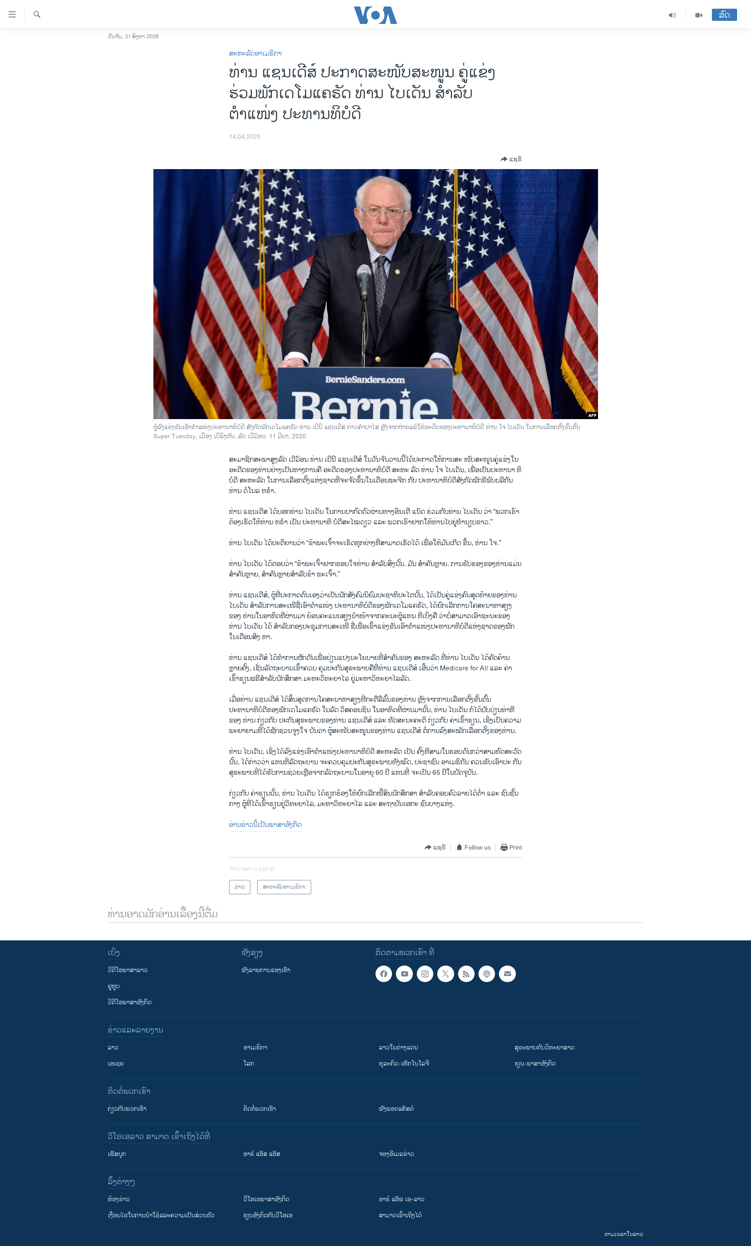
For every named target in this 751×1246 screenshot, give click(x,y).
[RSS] (466, 974)
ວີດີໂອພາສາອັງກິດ (130, 1002)
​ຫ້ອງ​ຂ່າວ (119, 1199)
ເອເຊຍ (116, 1063)
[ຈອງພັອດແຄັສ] (507, 974)
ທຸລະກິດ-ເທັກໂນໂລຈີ (404, 1063)
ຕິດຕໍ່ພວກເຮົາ (259, 1108)
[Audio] (672, 15)
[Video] (699, 15)
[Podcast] (487, 974)
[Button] (511, 159)
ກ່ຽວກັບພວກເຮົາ (127, 1108)
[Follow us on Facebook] (384, 974)
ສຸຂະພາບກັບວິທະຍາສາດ (545, 1047)
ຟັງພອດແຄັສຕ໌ (396, 1108)
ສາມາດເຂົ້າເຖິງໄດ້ (400, 1215)
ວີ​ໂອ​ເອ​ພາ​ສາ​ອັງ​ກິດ (266, 1199)
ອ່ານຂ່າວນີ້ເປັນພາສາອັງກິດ (265, 825)
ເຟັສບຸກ (117, 1154)
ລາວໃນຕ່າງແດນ (398, 1047)
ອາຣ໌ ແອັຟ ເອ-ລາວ (402, 1199)
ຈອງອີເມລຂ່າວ (396, 1154)
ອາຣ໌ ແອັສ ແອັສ (261, 1154)
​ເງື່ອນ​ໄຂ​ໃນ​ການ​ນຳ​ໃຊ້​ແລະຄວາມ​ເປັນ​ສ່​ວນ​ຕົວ (161, 1215)
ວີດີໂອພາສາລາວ (128, 970)
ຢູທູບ (114, 986)
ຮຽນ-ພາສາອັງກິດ (535, 1063)
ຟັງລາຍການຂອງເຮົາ (266, 970)
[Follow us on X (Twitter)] (445, 974)
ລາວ (113, 1047)
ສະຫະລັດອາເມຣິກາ (255, 54)
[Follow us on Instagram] (425, 974)
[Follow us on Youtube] (404, 974)
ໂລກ (248, 1063)
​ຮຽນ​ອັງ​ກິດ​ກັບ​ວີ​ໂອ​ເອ (267, 1215)
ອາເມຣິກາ (255, 1047)
